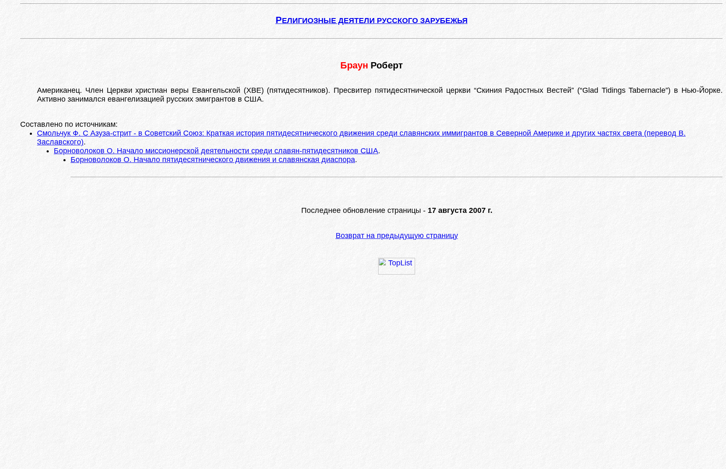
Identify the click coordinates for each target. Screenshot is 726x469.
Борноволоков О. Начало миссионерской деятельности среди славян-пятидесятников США (216, 151)
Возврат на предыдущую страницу (397, 235)
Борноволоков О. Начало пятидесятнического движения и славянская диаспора (213, 159)
